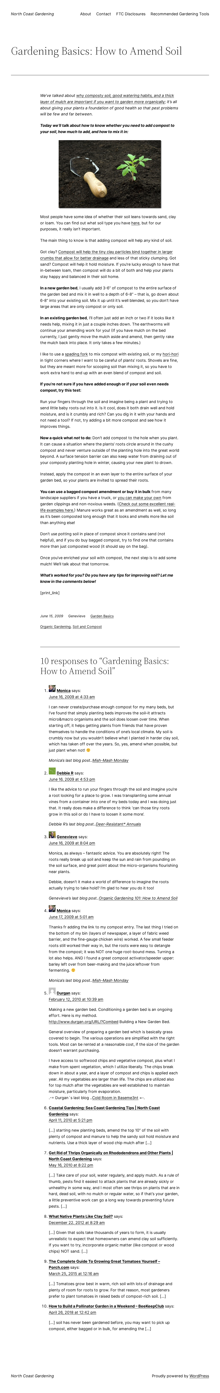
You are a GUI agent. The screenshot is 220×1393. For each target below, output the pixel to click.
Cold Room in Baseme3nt (115, 1097)
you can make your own (139, 497)
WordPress (199, 1376)
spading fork (76, 354)
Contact (103, 14)
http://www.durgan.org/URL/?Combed (83, 1021)
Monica (63, 690)
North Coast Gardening (32, 14)
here (135, 223)
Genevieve (67, 837)
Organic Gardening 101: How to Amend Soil (138, 898)
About (85, 14)
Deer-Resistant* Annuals (118, 824)
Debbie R (65, 773)
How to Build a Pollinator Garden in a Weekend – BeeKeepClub (106, 1306)
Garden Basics (102, 616)
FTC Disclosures (130, 14)
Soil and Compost (87, 626)
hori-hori (171, 354)
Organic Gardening (55, 626)
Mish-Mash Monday (110, 760)
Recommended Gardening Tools (180, 14)
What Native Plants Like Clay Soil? (81, 1216)
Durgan (63, 993)
